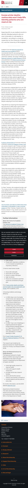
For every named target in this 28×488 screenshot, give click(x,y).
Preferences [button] (21, 244)
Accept (14, 249)
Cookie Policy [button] (6, 242)
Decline (14, 252)
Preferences (14, 255)
